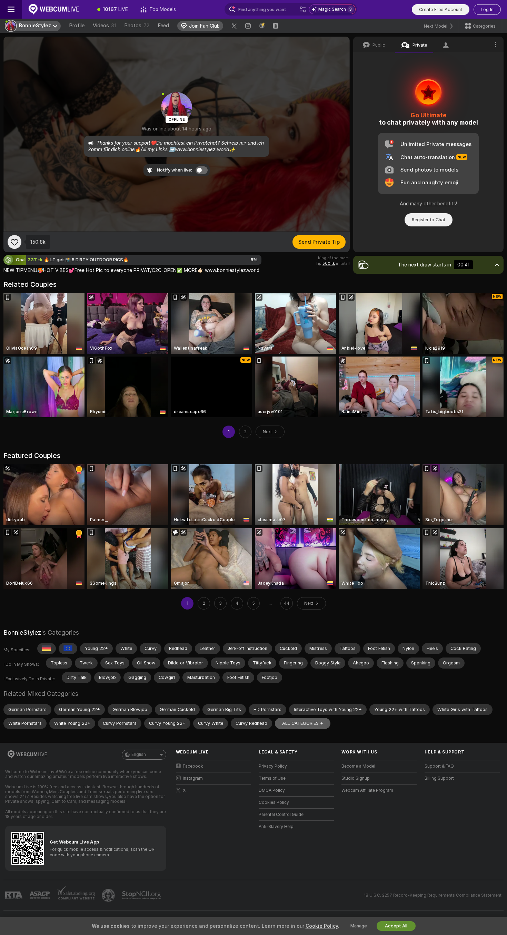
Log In (487, 9)
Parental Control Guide (281, 814)
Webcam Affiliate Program (367, 790)
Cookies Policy (274, 802)
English (138, 754)
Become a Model (358, 766)
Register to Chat (428, 219)
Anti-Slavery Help (276, 826)
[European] (68, 648)
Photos (136, 25)
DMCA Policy (272, 790)
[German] (46, 648)
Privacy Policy (273, 766)
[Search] (303, 9)
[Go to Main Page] (56, 9)
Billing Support (439, 778)
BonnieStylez (22, 632)
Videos (104, 25)
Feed (163, 25)
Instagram (193, 778)
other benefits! (440, 203)
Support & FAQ (439, 766)
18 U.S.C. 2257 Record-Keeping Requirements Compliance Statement (432, 895)
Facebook (193, 766)
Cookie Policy (322, 926)
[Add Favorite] (14, 242)
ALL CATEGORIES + (302, 723)
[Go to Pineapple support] (109, 895)
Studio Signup (355, 778)
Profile (76, 25)
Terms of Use (272, 778)
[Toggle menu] (11, 9)
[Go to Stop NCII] (142, 895)
